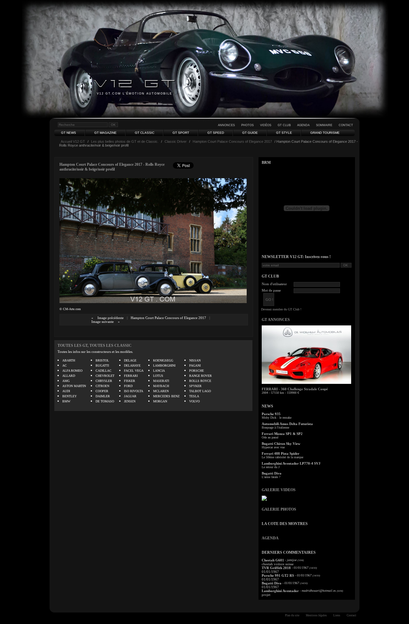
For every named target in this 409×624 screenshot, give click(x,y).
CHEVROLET (105, 375)
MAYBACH (161, 386)
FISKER (129, 381)
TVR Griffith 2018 (276, 568)
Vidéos (265, 125)
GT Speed (215, 132)
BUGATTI (102, 365)
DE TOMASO (105, 401)
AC (64, 365)
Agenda (303, 125)
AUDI (66, 391)
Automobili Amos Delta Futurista (287, 424)
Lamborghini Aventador (280, 591)
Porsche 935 (271, 414)
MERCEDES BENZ (166, 396)
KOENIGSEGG (163, 360)
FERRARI (131, 375)
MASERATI (161, 381)
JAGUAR (130, 396)
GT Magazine (105, 132)
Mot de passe (271, 290)
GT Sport (181, 132)
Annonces (226, 125)
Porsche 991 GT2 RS (278, 575)
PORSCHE (196, 370)
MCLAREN (161, 391)
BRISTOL (102, 360)
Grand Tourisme (325, 132)
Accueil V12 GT (73, 141)
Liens (336, 615)
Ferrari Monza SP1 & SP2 (282, 434)
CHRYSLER (104, 381)
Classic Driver (176, 141)
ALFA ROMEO (72, 370)
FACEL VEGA (133, 370)
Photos (247, 125)
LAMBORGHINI (164, 365)
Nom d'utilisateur (274, 284)
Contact (346, 125)
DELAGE (130, 360)
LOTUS (158, 375)
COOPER (102, 391)
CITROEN (102, 386)
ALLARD (68, 375)
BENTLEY (69, 396)
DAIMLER (103, 396)
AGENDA (270, 538)
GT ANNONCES (276, 319)
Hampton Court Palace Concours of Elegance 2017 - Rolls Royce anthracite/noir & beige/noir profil (112, 166)
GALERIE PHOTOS (279, 509)
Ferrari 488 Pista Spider (280, 453)
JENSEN (129, 401)
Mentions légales (316, 615)
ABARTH (68, 360)
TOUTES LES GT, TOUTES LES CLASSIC (95, 345)
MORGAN (160, 401)
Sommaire (324, 125)
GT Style (284, 132)
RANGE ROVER (200, 375)
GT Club (284, 125)
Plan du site (292, 615)
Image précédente (110, 318)
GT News (68, 132)
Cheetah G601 (273, 560)
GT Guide (250, 132)
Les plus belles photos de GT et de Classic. (124, 141)
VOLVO (194, 401)
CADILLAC (104, 370)
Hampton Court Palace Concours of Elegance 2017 (232, 141)
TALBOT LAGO (200, 391)
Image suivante (102, 321)
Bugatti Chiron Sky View (281, 443)
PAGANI (195, 365)
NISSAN (195, 360)
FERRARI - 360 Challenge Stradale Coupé (295, 389)
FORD (128, 386)
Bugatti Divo (272, 473)
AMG (66, 381)
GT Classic (144, 132)
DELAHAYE (132, 365)
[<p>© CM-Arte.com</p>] (153, 301)
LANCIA (159, 370)
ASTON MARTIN (74, 386)
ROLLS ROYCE (200, 381)
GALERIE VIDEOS (279, 490)
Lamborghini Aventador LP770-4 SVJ (291, 463)
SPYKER (195, 386)
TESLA (194, 396)
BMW (66, 401)
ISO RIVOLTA (133, 391)
